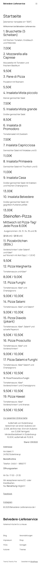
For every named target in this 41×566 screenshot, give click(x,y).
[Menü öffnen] (36, 3)
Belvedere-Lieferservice (14, 3)
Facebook (7, 493)
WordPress (34, 561)
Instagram (7, 502)
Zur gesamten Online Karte (15, 418)
